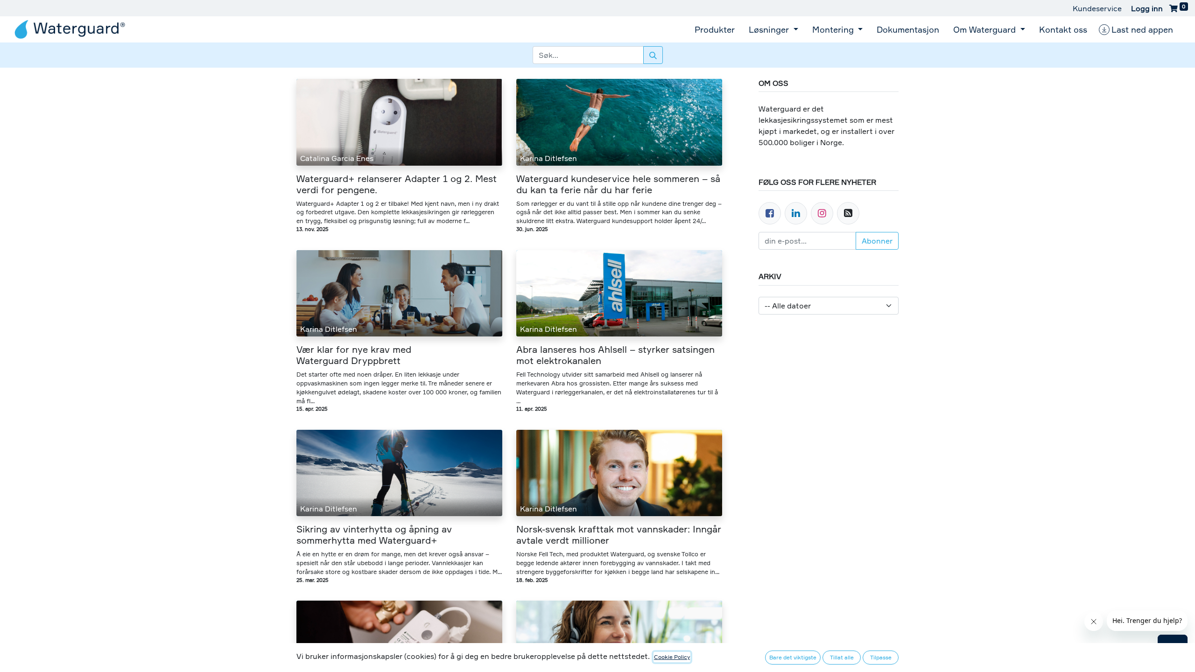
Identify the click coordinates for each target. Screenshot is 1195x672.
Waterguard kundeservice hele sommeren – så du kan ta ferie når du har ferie (618, 184)
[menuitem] (715, 29)
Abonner (877, 240)
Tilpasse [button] (881, 657)
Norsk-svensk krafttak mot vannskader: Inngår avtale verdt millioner (618, 535)
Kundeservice (1097, 8)
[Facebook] (770, 213)
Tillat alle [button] (842, 657)
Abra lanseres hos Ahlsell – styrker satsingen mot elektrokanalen (615, 355)
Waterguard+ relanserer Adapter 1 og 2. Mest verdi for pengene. (396, 184)
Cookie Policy (672, 656)
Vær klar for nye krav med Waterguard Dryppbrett (353, 355)
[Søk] (653, 55)
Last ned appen (1142, 29)
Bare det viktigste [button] (792, 657)
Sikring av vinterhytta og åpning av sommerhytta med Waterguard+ (374, 535)
